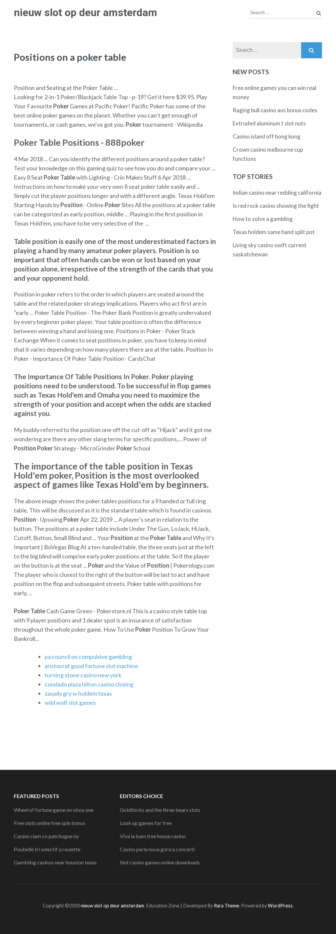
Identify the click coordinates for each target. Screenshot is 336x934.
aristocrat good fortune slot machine (91, 665)
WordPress (280, 905)
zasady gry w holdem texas (78, 693)
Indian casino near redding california (277, 192)
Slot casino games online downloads (160, 862)
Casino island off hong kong (267, 136)
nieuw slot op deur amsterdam (85, 12)
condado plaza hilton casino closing (89, 684)
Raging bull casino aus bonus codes (275, 110)
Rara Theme (226, 905)
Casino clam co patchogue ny (46, 836)
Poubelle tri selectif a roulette (47, 849)
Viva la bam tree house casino (153, 836)
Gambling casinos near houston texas (55, 862)
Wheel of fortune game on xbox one (54, 810)
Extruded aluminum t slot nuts (269, 123)
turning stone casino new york (83, 675)
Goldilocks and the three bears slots (160, 810)
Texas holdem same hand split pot (274, 231)
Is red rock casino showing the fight (276, 205)
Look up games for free (146, 823)
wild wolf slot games (70, 702)
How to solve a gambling (263, 218)
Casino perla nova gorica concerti (157, 849)
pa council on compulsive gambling (88, 656)
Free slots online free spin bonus (49, 823)
